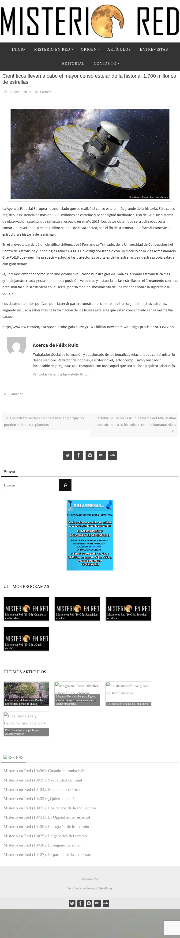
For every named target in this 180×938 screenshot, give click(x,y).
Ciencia (46, 91)
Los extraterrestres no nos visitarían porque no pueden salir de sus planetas (44, 418)
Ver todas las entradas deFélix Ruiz (62, 373)
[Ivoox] (112, 452)
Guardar (16, 392)
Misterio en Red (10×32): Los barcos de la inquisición (50, 805)
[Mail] (101, 452)
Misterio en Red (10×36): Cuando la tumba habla (45, 768)
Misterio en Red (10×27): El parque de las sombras (47, 852)
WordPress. (106, 886)
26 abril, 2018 (20, 91)
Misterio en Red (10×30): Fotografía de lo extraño (46, 824)
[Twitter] (67, 452)
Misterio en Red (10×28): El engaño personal (42, 842)
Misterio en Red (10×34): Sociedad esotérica (42, 786)
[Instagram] (90, 452)
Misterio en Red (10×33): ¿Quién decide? (39, 796)
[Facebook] (78, 452)
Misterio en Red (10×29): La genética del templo (45, 833)
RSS (19, 755)
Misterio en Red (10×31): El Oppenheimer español (47, 814)
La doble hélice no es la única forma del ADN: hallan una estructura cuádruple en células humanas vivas (135, 418)
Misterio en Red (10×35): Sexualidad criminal (43, 777)
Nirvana (90, 886)
